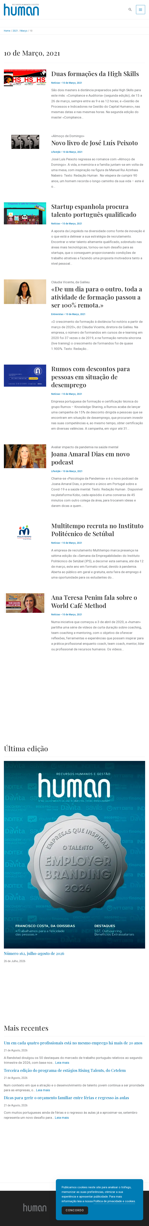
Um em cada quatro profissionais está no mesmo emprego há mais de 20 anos (73, 1042)
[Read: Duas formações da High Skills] (25, 78)
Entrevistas (57, 314)
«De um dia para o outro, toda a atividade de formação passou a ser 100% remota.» (96, 297)
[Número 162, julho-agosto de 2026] (74, 855)
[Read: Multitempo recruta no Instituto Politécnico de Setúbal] (25, 533)
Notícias (55, 83)
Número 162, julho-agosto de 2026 (34, 953)
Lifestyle (56, 152)
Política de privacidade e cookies (114, 1201)
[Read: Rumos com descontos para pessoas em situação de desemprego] (25, 375)
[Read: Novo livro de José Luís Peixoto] (25, 141)
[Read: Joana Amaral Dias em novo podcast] (25, 456)
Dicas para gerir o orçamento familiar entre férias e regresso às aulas (67, 1097)
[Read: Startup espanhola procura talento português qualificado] (25, 213)
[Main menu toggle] (140, 9)
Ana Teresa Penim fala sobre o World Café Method (94, 601)
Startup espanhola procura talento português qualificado (93, 210)
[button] (130, 9)
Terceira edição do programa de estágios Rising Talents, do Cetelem (65, 1070)
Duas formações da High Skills (95, 73)
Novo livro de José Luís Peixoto (94, 142)
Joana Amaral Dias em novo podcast (90, 458)
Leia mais (62, 1063)
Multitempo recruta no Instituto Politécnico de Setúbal (97, 529)
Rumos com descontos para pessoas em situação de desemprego (90, 376)
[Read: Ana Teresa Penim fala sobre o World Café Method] (25, 603)
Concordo (75, 1210)
